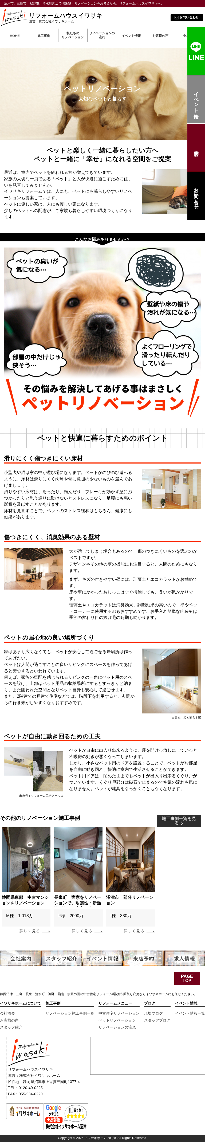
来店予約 (196, 148)
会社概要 (7, 1013)
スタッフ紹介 (11, 1027)
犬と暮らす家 (192, 717)
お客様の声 (9, 1020)
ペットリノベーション (117, 1020)
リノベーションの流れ (102, 35)
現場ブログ (153, 1013)
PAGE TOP (187, 978)
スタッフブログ (157, 1020)
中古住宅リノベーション (119, 1013)
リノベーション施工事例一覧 (70, 1013)
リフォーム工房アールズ (47, 795)
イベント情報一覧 (190, 1013)
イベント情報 (196, 99)
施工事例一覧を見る (179, 820)
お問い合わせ (196, 196)
